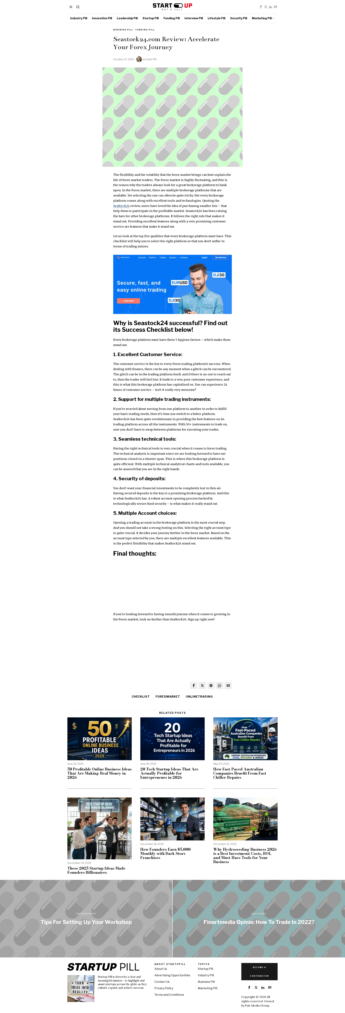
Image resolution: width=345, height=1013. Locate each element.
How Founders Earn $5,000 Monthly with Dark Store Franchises (165, 853)
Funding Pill (145, 29)
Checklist (141, 696)
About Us (160, 969)
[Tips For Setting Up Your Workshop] (86, 919)
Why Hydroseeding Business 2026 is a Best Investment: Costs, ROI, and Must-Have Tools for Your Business (245, 855)
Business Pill (123, 29)
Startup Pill (205, 969)
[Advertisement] (172, 586)
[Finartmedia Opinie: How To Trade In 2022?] (259, 919)
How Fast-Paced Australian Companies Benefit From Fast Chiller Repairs (239, 773)
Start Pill (151, 59)
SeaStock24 (121, 206)
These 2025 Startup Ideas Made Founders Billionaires (96, 870)
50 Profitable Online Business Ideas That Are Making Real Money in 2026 (99, 773)
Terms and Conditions (169, 994)
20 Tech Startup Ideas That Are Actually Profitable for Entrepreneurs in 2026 (169, 773)
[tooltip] (261, 7)
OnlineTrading (199, 696)
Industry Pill (206, 975)
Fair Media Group (257, 1005)
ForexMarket (168, 696)
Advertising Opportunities (172, 975)
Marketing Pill (207, 988)
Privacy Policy (163, 988)
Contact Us (162, 981)
